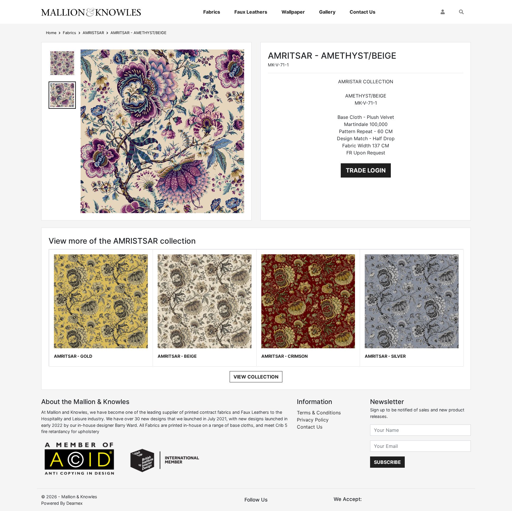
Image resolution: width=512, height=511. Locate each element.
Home (51, 33)
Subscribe (387, 462)
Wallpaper (293, 12)
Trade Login (366, 170)
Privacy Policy (313, 420)
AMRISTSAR (93, 33)
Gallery (327, 12)
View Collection (256, 377)
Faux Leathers (250, 12)
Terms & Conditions (319, 413)
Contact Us (362, 12)
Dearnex (74, 503)
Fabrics (211, 12)
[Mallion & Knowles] (91, 11)
